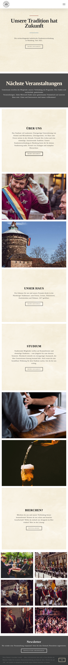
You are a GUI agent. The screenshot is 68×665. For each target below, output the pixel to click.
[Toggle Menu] (64, 4)
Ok (62, 660)
